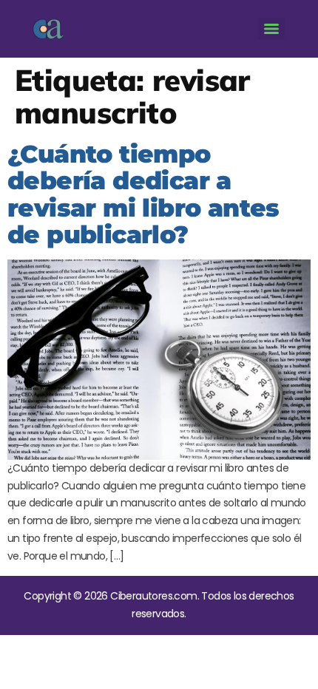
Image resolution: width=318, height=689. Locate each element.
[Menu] (271, 29)
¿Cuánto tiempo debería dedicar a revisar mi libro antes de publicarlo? (143, 194)
